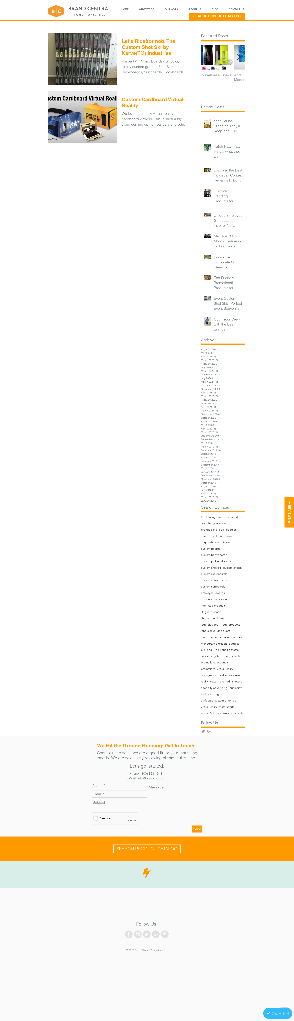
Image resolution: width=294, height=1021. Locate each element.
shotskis (237, 681)
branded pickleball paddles (219, 529)
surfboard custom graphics (218, 700)
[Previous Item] (207, 57)
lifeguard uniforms (212, 618)
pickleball (207, 650)
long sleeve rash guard (216, 631)
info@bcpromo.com (151, 778)
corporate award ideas (215, 542)
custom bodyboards (214, 555)
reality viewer (209, 681)
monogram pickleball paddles (220, 643)
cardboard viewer (222, 536)
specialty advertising (214, 688)
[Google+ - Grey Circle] (156, 934)
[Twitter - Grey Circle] (147, 934)
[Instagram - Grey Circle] (138, 934)
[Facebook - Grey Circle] (129, 934)
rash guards (209, 675)
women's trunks (211, 713)
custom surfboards (213, 586)
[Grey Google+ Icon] (209, 731)
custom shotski (232, 567)
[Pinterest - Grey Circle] (165, 934)
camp (204, 536)
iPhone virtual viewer (214, 599)
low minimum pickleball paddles (221, 637)
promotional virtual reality (217, 669)
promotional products (215, 662)
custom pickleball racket (216, 561)
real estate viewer (230, 675)
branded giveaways (213, 523)
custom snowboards (214, 580)
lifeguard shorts (211, 612)
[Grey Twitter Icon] (203, 731)
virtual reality (209, 707)
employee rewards (213, 593)
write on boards (233, 713)
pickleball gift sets (227, 650)
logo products (231, 624)
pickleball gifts (210, 656)
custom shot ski (211, 567)
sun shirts (236, 688)
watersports (226, 707)
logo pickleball (210, 624)
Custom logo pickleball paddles (221, 517)
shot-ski (225, 681)
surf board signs (211, 694)
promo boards (231, 656)
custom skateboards (214, 574)
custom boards (210, 548)
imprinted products (213, 605)
